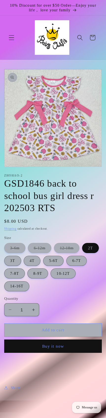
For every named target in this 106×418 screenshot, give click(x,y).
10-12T (63, 273)
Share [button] (15, 388)
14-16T (16, 286)
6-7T (76, 261)
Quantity (11, 298)
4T (32, 261)
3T (12, 261)
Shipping (10, 228)
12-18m (70, 249)
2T (90, 248)
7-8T (14, 273)
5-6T (53, 261)
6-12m (42, 249)
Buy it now (53, 346)
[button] (11, 37)
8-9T (37, 273)
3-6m (17, 249)
